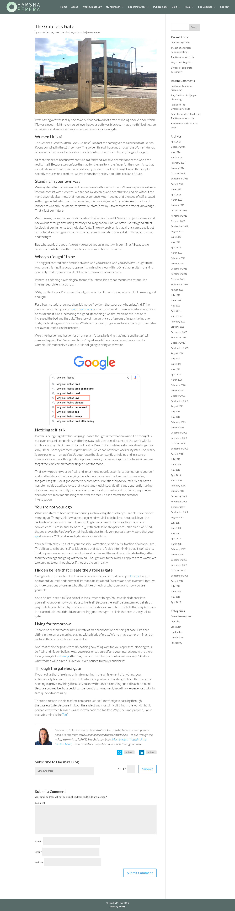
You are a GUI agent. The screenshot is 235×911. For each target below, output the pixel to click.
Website (39, 862)
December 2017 (179, 496)
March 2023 (176, 199)
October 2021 (178, 279)
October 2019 (178, 395)
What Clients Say (92, 7)
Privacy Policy (117, 906)
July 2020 (175, 358)
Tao (64, 714)
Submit (147, 769)
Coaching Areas (137, 7)
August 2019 (177, 406)
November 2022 (179, 215)
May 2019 (175, 416)
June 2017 (176, 528)
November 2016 (179, 565)
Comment (40, 802)
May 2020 (175, 369)
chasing (64, 656)
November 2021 (179, 273)
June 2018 (176, 464)
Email (38, 851)
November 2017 (179, 501)
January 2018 (177, 490)
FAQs (187, 7)
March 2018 (176, 480)
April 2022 (176, 247)
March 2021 (176, 316)
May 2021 (175, 305)
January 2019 (177, 427)
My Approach (113, 7)
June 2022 (176, 236)
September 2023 (179, 178)
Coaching (175, 621)
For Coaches (205, 7)
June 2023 (176, 189)
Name (38, 841)
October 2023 (178, 173)
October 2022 (178, 221)
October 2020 (178, 342)
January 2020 (177, 390)
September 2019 (179, 401)
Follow (129, 752)
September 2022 (179, 226)
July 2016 (175, 586)
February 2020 (178, 385)
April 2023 (176, 194)
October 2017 (178, 506)
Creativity (176, 626)
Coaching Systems (180, 42)
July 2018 (175, 459)
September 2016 (179, 575)
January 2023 (177, 205)
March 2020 (176, 379)
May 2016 (175, 596)
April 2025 (176, 141)
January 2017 (177, 554)
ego (37, 536)
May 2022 (175, 242)
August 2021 (177, 289)
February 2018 (178, 485)
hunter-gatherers (81, 309)
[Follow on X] (119, 752)
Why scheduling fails (181, 62)
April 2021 (176, 310)
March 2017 (176, 543)
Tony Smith (176, 95)
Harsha (41, 32)
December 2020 (179, 332)
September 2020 (179, 348)
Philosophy (80, 32)
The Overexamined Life (183, 57)
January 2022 (177, 263)
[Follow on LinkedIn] (141, 752)
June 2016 (176, 591)
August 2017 (177, 517)
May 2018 (175, 469)
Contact (224, 7)
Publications (160, 7)
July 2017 (175, 522)
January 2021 (177, 326)
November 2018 (179, 438)
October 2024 (178, 146)
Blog (174, 7)
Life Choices (67, 32)
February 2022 (178, 258)
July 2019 (175, 411)
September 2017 (179, 512)
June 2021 (176, 300)
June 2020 (176, 363)
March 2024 (176, 157)
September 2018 (179, 448)
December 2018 (179, 432)
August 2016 (177, 581)
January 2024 (177, 168)
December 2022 (179, 210)
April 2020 (176, 374)
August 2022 (177, 231)
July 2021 (175, 295)
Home (63, 7)
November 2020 (179, 337)
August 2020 (177, 353)
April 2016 (176, 602)
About (74, 7)
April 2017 (176, 538)
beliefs (134, 576)
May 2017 (175, 533)
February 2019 (178, 422)
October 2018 (178, 443)
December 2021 (179, 268)
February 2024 (178, 162)
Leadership (176, 632)
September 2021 (179, 284)
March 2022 (176, 252)
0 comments (93, 32)
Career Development (181, 616)
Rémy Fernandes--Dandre (184, 114)
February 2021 (178, 321)
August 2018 (177, 454)
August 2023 (177, 183)
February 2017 (178, 549)
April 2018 (176, 475)
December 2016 (179, 559)
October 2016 (178, 570)
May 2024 (175, 152)
